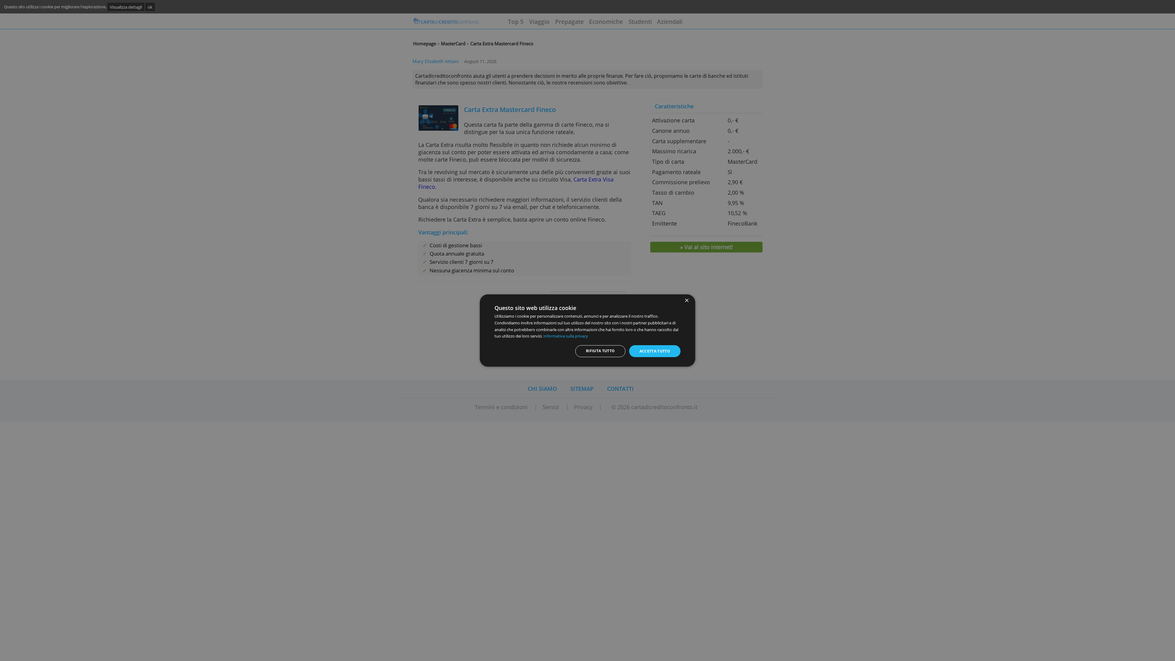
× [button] (686, 301)
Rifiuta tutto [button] (600, 350)
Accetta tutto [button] (655, 351)
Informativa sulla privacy (565, 336)
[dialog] (587, 330)
